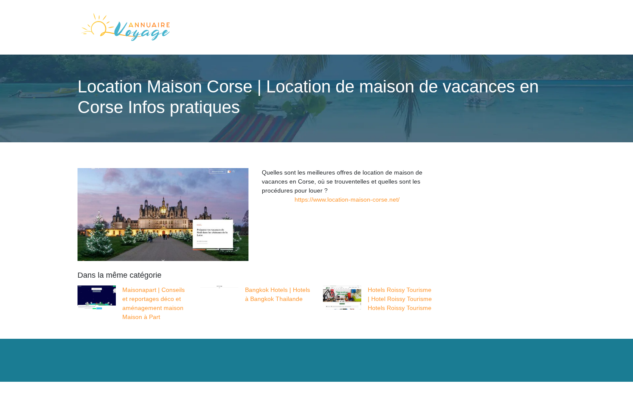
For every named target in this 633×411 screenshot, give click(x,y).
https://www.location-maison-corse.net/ (347, 199)
